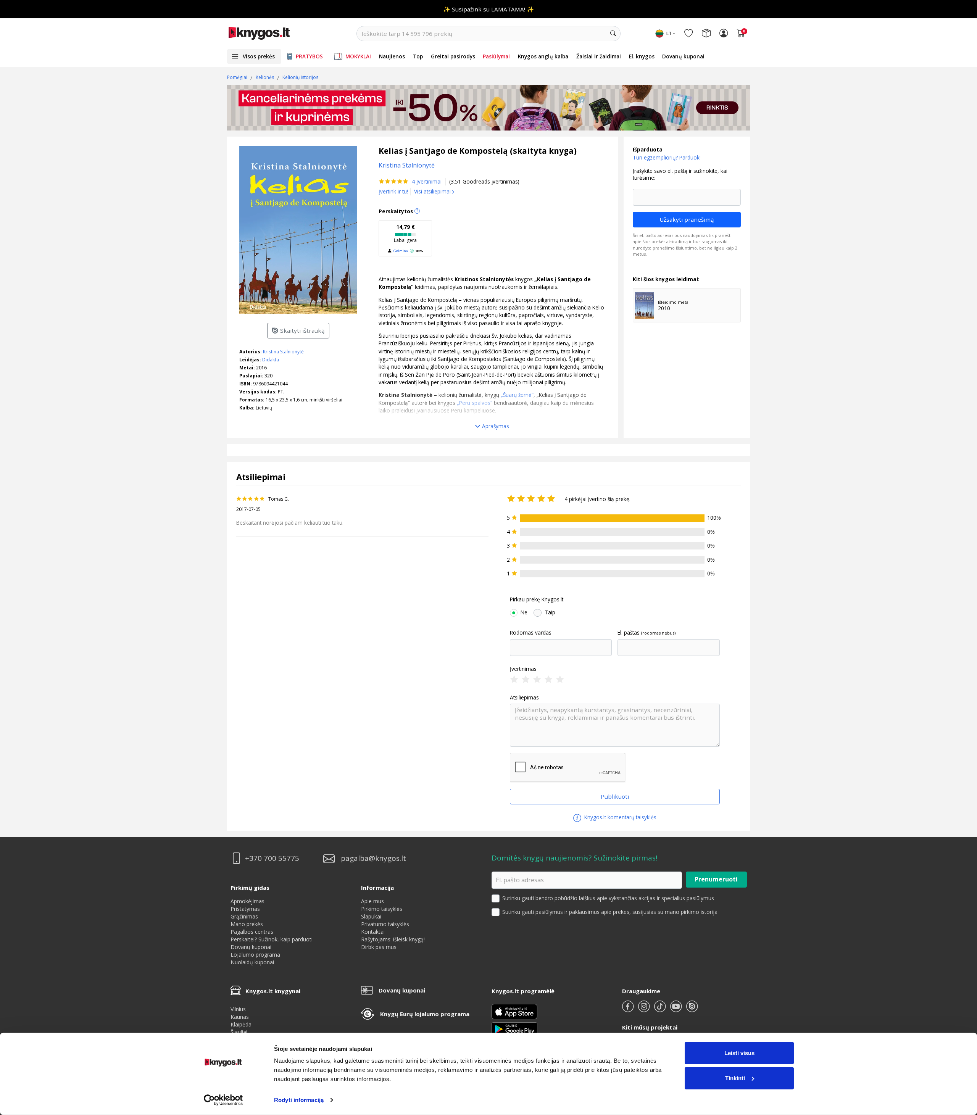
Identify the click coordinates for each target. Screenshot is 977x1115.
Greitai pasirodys (453, 56)
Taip (550, 612)
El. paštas (628, 632)
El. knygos (642, 56)
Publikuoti (615, 796)
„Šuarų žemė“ (517, 394)
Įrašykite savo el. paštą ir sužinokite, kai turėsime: (680, 174)
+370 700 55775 (272, 858)
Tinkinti (735, 1078)
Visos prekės (259, 56)
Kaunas (240, 1016)
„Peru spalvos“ (473, 402)
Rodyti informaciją (299, 1100)
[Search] (612, 33)
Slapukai (371, 916)
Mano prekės (247, 924)
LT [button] (669, 33)
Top (418, 56)
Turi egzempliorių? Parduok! (667, 157)
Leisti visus (739, 1053)
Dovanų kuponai (683, 56)
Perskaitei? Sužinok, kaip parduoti (272, 939)
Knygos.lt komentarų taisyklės (619, 817)
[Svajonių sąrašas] (688, 33)
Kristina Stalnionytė (283, 351)
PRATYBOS (309, 56)
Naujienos (392, 56)
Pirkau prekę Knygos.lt (536, 599)
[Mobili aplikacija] (514, 1028)
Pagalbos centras (252, 931)
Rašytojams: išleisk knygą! (393, 939)
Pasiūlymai (496, 56)
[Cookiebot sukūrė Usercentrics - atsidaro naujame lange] (223, 1100)
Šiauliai (239, 1032)
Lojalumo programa (255, 954)
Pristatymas (245, 908)
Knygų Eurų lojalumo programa (424, 1014)
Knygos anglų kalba (543, 56)
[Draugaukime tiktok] (660, 1009)
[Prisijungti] (723, 33)
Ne (524, 612)
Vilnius (238, 1009)
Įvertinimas (523, 668)
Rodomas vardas (530, 632)
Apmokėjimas (247, 901)
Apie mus (372, 901)
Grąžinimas (244, 916)
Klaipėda (241, 1024)
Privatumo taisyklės (385, 924)
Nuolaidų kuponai (252, 962)
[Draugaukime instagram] (644, 1009)
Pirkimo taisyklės (381, 908)
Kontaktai (373, 931)
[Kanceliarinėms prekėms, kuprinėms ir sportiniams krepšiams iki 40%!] (488, 108)
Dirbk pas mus (379, 947)
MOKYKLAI (358, 56)
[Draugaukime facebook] (628, 1009)
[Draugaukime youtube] (676, 1009)
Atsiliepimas (524, 697)
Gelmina (400, 250)
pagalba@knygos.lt (373, 858)
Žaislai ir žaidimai (598, 56)
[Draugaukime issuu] (692, 1009)
